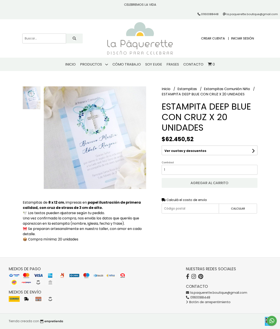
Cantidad (168, 162)
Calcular (238, 208)
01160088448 (199, 297)
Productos (91, 64)
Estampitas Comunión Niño (227, 88)
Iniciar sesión (242, 38)
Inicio (70, 64)
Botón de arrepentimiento (209, 302)
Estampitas (187, 88)
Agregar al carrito (209, 182)
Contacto (193, 64)
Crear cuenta (213, 38)
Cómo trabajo (126, 64)
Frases (172, 64)
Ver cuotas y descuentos (185, 151)
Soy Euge (153, 64)
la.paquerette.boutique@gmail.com (218, 292)
